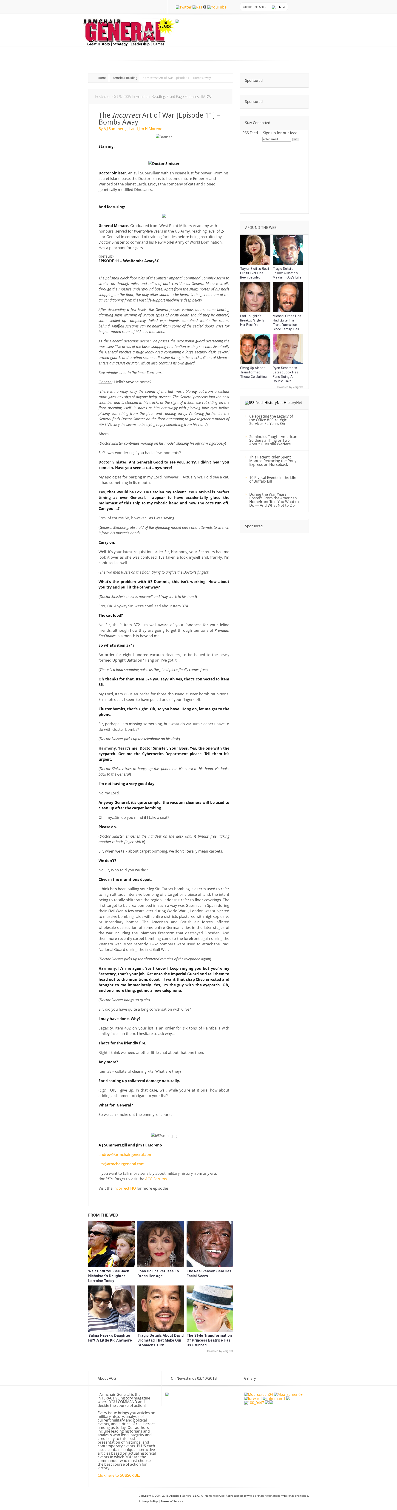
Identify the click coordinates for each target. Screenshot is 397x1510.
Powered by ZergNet (220, 1351)
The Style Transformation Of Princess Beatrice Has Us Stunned (209, 1340)
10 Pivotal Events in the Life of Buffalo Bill (272, 479)
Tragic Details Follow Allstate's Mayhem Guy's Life (287, 273)
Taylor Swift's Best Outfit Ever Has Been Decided (254, 273)
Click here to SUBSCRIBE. (119, 1475)
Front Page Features (183, 96)
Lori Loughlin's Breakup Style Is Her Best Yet (252, 320)
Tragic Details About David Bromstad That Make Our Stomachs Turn (160, 1340)
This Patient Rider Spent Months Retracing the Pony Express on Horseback (272, 461)
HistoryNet (293, 403)
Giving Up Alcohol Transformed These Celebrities (253, 372)
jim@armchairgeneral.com (122, 1163)
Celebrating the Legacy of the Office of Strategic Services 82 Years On (271, 420)
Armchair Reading (125, 78)
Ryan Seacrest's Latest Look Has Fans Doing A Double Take (285, 374)
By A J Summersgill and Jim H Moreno (130, 128)
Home (102, 78)
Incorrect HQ (124, 1188)
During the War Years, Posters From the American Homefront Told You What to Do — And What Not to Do (274, 500)
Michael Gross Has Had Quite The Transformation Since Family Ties (287, 322)
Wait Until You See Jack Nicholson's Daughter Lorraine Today (108, 1276)
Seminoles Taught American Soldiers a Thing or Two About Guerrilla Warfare (273, 440)
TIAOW (205, 96)
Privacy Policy (149, 1501)
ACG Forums (156, 1178)
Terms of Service (172, 1501)
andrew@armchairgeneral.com (125, 1154)
